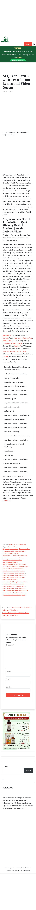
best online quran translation (12, 560)
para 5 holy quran (18, 571)
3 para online (12, 547)
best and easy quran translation (13, 557)
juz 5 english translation (10, 566)
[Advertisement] (18, 18)
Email (8, 679)
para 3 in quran (7, 571)
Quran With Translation (17, 544)
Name (8, 672)
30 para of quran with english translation (16, 549)
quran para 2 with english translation (15, 582)
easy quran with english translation (14, 564)
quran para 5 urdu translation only (14, 586)
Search (5, 767)
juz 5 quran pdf (23, 566)
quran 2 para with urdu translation (14, 573)
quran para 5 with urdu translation (14, 588)
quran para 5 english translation (13, 584)
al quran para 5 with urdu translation (15, 555)
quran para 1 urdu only (10, 579)
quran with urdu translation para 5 (14, 595)
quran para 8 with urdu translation (14, 592)
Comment (10, 645)
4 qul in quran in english (11, 553)
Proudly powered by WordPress (17, 868)
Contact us (6, 501)
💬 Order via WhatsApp (18, 60)
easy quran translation (10, 562)
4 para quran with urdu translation (14, 551)
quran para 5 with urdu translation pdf (15, 590)
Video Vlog (10, 870)
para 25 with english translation (13, 568)
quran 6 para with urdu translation (14, 577)
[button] (34, 44)
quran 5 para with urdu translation (14, 575)
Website (8, 687)
